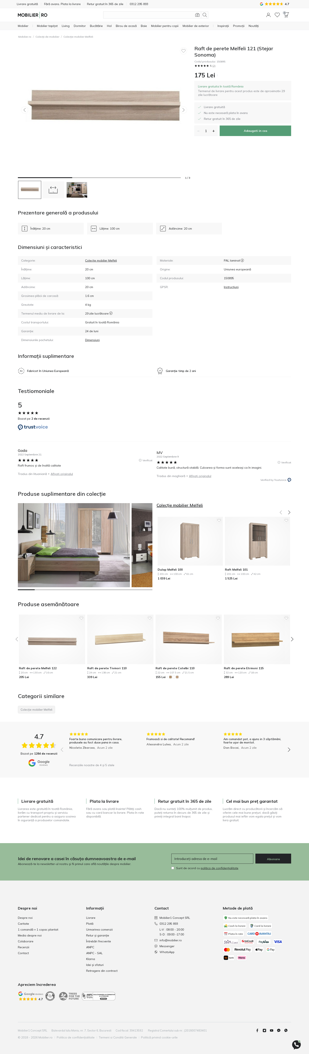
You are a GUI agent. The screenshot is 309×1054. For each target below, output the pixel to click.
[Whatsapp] (287, 1030)
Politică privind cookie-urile (159, 1037)
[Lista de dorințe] (277, 15)
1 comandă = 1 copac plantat (38, 929)
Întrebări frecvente (98, 941)
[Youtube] (273, 1030)
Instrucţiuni (231, 287)
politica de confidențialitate (219, 868)
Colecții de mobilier (47, 36)
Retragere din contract (102, 971)
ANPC (90, 947)
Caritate (23, 924)
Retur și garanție (97, 935)
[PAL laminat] (242, 260)
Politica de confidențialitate (76, 1037)
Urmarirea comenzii (99, 929)
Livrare (90, 918)
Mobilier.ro (24, 36)
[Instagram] (266, 1030)
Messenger (167, 946)
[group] (98, 746)
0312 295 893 (169, 924)
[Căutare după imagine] (197, 15)
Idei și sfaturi (95, 965)
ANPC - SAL (94, 953)
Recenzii (23, 947)
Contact (23, 953)
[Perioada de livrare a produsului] (110, 313)
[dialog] (243, 91)
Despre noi (25, 918)
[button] (268, 15)
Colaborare (25, 941)
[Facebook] (259, 1030)
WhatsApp (167, 952)
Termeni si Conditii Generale (118, 1037)
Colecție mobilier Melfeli (78, 36)
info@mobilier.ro (171, 940)
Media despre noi (30, 935)
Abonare (273, 859)
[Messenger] (280, 1030)
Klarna (90, 959)
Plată (89, 924)
